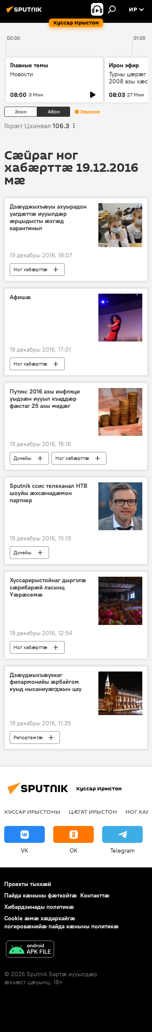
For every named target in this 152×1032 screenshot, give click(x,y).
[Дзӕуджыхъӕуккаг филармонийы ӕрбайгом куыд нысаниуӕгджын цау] (120, 693)
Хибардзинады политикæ (39, 907)
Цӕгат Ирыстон (93, 811)
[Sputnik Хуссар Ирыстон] (25, 13)
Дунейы (23, 458)
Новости (21, 74)
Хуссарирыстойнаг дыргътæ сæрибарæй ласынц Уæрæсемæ (48, 587)
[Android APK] (30, 950)
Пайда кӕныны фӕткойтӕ (40, 895)
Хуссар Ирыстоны (32, 811)
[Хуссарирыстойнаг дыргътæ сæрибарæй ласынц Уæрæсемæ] (120, 601)
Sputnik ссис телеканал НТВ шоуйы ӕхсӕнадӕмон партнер (48, 493)
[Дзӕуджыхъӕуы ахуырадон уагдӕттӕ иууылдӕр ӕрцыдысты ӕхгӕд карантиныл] (120, 225)
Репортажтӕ (28, 737)
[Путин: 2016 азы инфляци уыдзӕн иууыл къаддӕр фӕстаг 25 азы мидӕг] (120, 412)
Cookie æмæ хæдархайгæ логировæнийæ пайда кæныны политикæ (61, 922)
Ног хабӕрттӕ (30, 269)
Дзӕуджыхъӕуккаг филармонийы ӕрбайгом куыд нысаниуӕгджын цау (45, 682)
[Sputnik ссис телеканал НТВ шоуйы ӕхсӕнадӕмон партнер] (120, 506)
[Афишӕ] (120, 317)
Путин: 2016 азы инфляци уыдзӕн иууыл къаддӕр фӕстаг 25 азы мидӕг (45, 399)
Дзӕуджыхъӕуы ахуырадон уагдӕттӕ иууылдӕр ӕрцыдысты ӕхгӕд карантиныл (48, 217)
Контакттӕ (94, 895)
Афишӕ (20, 297)
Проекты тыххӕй (27, 884)
